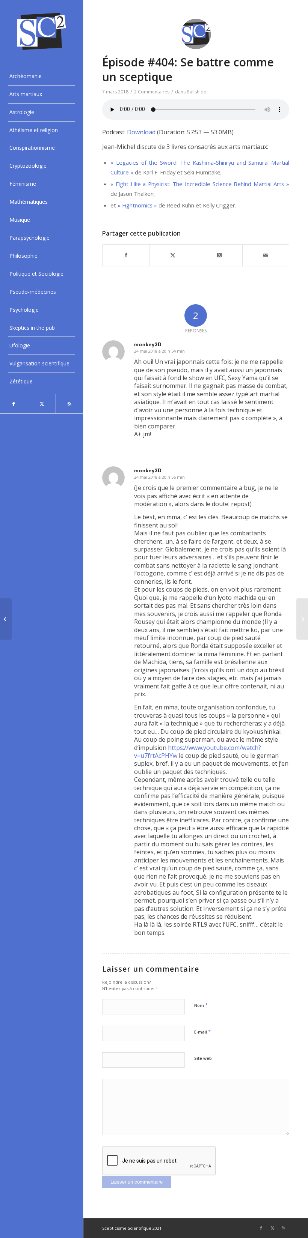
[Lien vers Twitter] (42, 403)
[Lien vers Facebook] (14, 403)
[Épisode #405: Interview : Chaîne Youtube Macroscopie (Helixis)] (302, 619)
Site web (203, 1058)
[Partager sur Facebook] (126, 255)
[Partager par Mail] (266, 255)
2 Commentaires (151, 92)
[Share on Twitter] (219, 255)
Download (141, 132)
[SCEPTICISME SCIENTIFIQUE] (41, 32)
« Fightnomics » (137, 205)
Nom (201, 1005)
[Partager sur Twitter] (172, 255)
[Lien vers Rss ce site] (69, 403)
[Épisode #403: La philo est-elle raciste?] (6, 619)
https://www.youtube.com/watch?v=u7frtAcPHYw (197, 752)
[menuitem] (41, 77)
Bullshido (197, 92)
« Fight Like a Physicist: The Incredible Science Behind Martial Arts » (199, 184)
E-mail (202, 1031)
